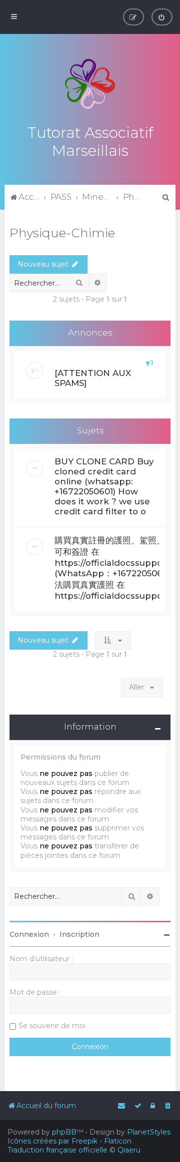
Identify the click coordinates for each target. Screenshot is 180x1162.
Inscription (80, 934)
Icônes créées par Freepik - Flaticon (70, 1141)
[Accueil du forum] (90, 84)
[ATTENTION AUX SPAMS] (92, 378)
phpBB (64, 1132)
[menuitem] (162, 16)
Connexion (29, 934)
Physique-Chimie (62, 232)
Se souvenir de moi (52, 1025)
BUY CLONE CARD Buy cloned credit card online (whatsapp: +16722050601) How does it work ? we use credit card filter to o (104, 486)
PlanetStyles (148, 1132)
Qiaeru (129, 1150)
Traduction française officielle (58, 1150)
